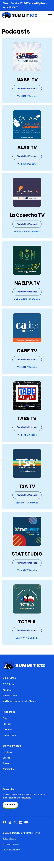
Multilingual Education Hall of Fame (19, 701)
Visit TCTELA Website (27, 638)
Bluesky (6, 763)
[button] (49, 15)
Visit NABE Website (27, 96)
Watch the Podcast (27, 88)
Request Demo (10, 695)
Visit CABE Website (27, 367)
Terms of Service (11, 844)
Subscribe (10, 804)
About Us (7, 690)
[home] (19, 15)
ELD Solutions (9, 684)
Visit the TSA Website (27, 502)
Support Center (10, 735)
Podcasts (7, 724)
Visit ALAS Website (27, 164)
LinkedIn (6, 758)
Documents (8, 729)
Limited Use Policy (11, 849)
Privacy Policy (9, 838)
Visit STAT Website (27, 570)
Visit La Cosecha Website (27, 231)
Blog (5, 718)
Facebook (7, 752)
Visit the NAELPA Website (27, 299)
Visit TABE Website (27, 435)
